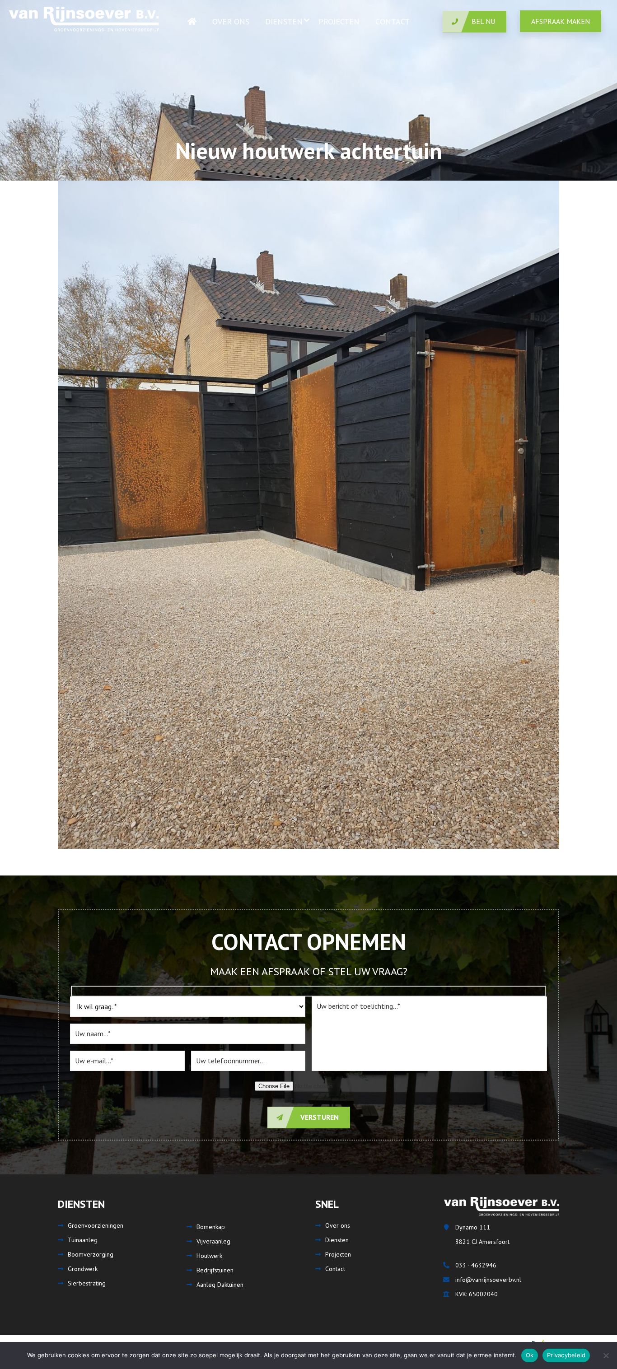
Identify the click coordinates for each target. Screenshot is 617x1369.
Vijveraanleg (213, 1241)
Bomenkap (210, 1227)
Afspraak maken (560, 21)
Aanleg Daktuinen (219, 1285)
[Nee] (605, 1355)
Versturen (319, 1117)
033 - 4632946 (475, 1265)
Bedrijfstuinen (215, 1270)
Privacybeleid (566, 1355)
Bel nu (483, 21)
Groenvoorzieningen (95, 1225)
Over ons (337, 1225)
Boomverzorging (90, 1254)
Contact (335, 1269)
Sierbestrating (87, 1283)
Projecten (338, 1254)
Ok (530, 1355)
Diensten (337, 1240)
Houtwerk (209, 1256)
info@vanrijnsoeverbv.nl (488, 1280)
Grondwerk (83, 1269)
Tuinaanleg (83, 1240)
